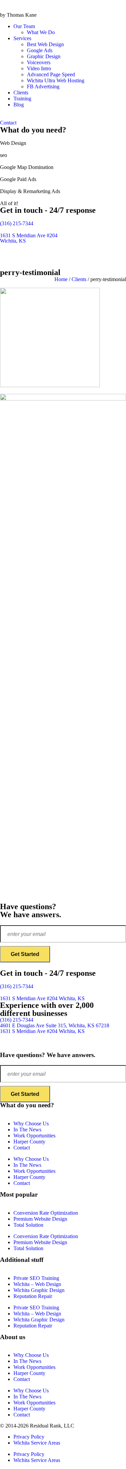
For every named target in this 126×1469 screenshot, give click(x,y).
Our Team (24, 26)
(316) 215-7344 (16, 223)
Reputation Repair (32, 1296)
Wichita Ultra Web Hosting (55, 80)
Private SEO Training (36, 1278)
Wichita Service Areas (36, 1443)
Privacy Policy (28, 1437)
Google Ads (39, 50)
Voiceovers (38, 62)
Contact (21, 1147)
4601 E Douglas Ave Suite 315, (54, 1025)
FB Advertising (43, 86)
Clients (20, 92)
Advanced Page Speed (51, 74)
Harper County (29, 1141)
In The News (27, 1129)
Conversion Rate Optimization (45, 1213)
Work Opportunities (34, 1135)
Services (22, 38)
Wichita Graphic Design (39, 1290)
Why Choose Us (31, 1123)
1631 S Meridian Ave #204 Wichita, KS (28, 238)
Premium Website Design (40, 1219)
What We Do (41, 32)
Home (61, 279)
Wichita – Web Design (37, 1284)
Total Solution (28, 1225)
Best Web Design (45, 44)
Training (22, 98)
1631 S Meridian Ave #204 (42, 998)
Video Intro (39, 68)
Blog (18, 104)
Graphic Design (43, 56)
